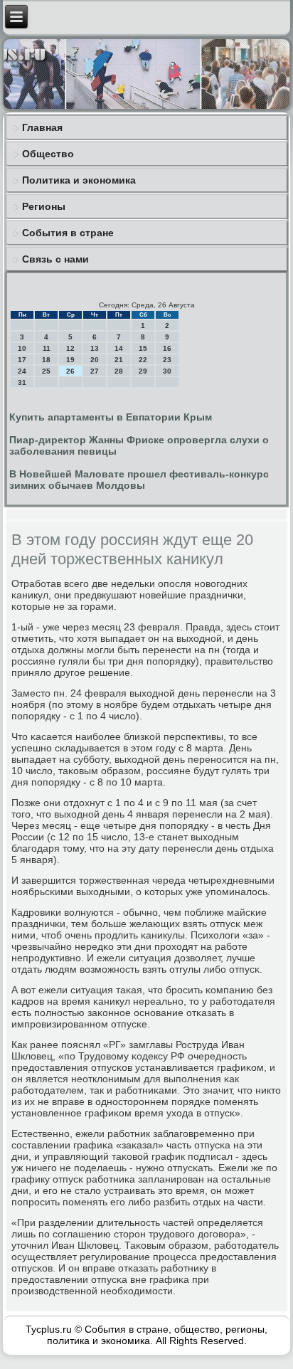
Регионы (43, 206)
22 (143, 360)
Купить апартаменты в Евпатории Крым (110, 417)
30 (167, 371)
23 (167, 360)
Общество (48, 153)
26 (70, 371)
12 (70, 348)
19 (70, 360)
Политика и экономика (79, 180)
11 (46, 348)
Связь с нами (55, 259)
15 (143, 348)
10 (22, 348)
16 (167, 348)
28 (118, 371)
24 (22, 371)
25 (46, 371)
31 (22, 382)
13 (94, 348)
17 (22, 360)
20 (94, 360)
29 (143, 371)
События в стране (68, 232)
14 (118, 348)
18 (46, 360)
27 (94, 371)
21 (118, 360)
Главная (42, 127)
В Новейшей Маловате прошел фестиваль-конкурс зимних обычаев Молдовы (139, 479)
